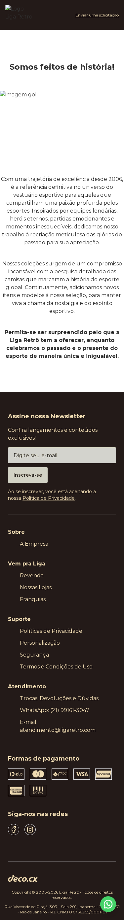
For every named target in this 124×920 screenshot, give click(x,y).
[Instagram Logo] (30, 829)
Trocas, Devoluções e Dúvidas (59, 698)
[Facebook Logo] (13, 829)
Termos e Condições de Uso (56, 667)
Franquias (33, 599)
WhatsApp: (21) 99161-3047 (54, 710)
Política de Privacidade (48, 498)
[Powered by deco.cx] (23, 878)
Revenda (32, 575)
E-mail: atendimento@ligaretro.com (58, 726)
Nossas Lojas (36, 587)
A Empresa (34, 544)
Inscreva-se (28, 475)
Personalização (40, 643)
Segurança (34, 655)
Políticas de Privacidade (51, 631)
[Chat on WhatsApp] (108, 904)
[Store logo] (19, 15)
